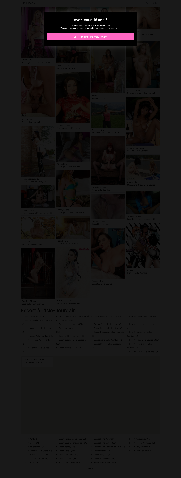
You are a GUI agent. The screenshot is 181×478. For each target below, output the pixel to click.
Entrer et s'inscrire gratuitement (90, 36)
